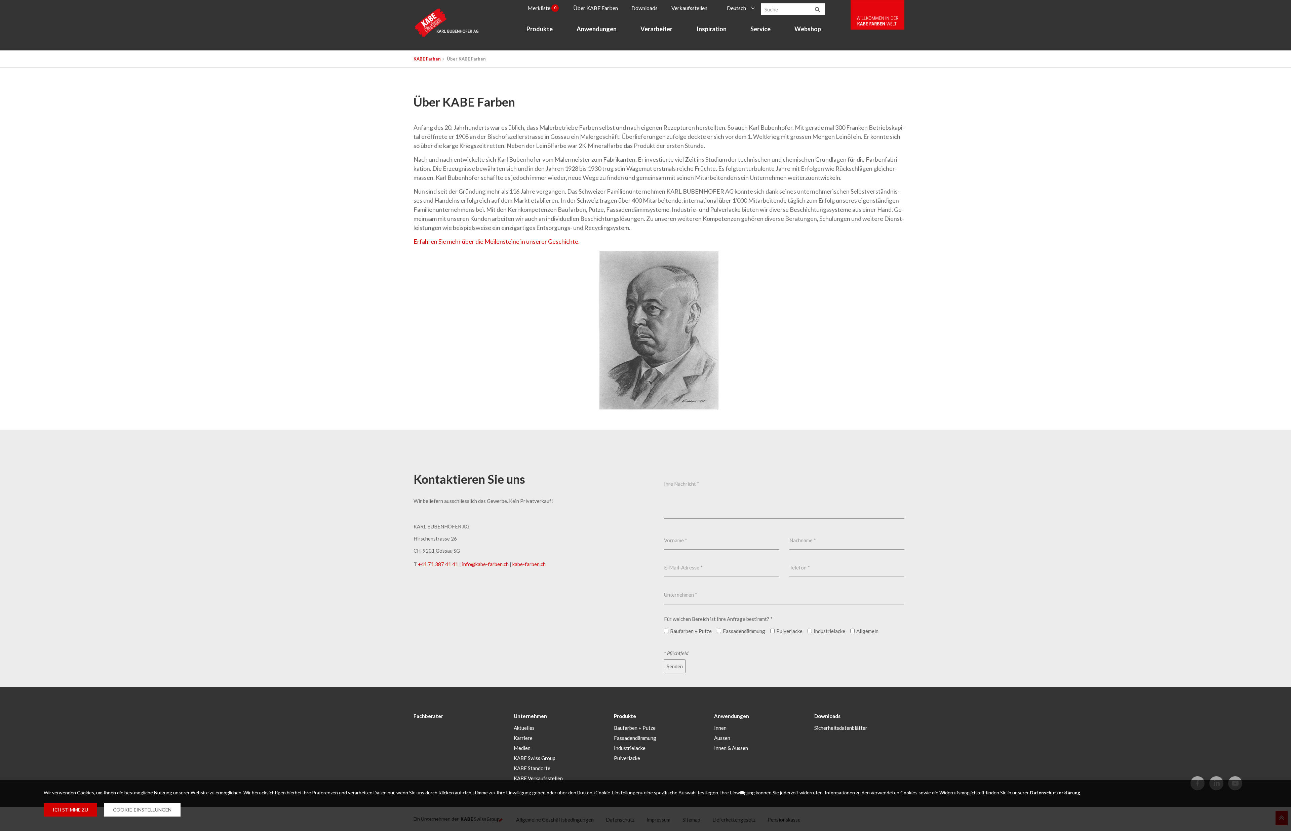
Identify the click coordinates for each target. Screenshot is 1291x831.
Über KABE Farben (595, 8)
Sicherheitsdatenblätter (840, 728)
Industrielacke (630, 748)
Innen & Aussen (731, 748)
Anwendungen (597, 29)
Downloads (644, 8)
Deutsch (736, 8)
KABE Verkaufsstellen (538, 778)
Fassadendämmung (635, 738)
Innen (720, 728)
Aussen (722, 738)
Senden (675, 666)
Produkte (539, 29)
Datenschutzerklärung (1055, 792)
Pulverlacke (627, 758)
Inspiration (712, 29)
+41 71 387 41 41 (438, 564)
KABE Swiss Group (534, 758)
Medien (522, 748)
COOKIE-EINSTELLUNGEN (142, 810)
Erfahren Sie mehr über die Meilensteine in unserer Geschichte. (497, 241)
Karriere (523, 738)
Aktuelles (524, 728)
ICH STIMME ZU (70, 810)
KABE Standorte (532, 768)
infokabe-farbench (485, 564)
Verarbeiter (656, 29)
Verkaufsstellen (689, 8)
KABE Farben (427, 59)
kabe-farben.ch (529, 564)
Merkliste (541, 8)
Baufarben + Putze (635, 728)
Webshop (807, 29)
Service (760, 29)
